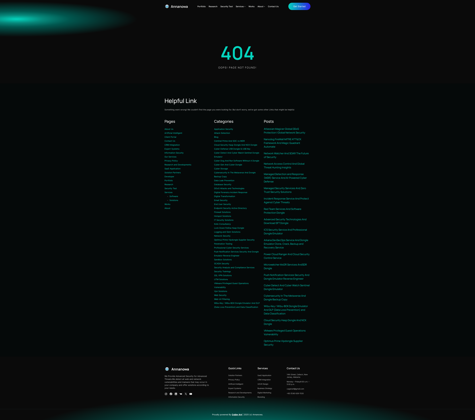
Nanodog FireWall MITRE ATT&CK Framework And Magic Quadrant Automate (282, 143)
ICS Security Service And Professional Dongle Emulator (285, 231)
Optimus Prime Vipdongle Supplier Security (234, 240)
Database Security (222, 184)
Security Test (171, 188)
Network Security (222, 236)
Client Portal (170, 137)
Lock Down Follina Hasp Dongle (229, 228)
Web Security (220, 295)
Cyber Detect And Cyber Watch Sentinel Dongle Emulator (287, 287)
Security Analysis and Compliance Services (234, 267)
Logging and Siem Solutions (227, 232)
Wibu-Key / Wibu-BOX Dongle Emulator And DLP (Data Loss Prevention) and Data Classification (286, 309)
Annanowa (179, 6)
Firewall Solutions (222, 212)
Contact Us (170, 141)
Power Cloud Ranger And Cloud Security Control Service (287, 256)
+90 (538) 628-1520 (295, 393)
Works (167, 204)
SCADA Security (221, 263)
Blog (216, 137)
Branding (261, 397)
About (167, 208)
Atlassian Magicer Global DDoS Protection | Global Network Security (284, 130)
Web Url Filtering (222, 299)
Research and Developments (178, 164)
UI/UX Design (263, 384)
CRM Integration (172, 145)
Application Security (223, 129)
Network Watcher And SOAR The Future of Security (286, 155)
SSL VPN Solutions (223, 275)
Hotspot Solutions (222, 216)
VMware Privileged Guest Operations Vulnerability (285, 332)
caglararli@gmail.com (295, 389)
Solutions (173, 200)
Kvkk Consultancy (222, 224)
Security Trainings (222, 271)
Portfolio (169, 180)
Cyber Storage (221, 168)
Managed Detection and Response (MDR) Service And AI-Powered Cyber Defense (285, 177)
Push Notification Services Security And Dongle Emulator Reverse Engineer (286, 276)
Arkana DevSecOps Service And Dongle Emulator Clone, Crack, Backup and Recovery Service (286, 243)
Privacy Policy (171, 160)
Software (173, 196)
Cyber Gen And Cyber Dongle (228, 164)
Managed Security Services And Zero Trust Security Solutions (285, 190)
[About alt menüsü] (264, 6)
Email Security (220, 200)
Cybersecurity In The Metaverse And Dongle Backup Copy (285, 297)
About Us (169, 129)
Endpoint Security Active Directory (230, 208)
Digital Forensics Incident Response (230, 192)
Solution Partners (173, 172)
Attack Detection (222, 133)
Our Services (170, 156)
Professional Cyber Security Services (231, 247)
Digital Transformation (224, 196)
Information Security (174, 153)
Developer (169, 176)
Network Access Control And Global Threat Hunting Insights (284, 165)
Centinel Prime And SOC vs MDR (229, 141)
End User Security (222, 204)
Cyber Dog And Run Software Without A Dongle (236, 160)
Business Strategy (265, 388)
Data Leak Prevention (224, 180)
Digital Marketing (264, 393)
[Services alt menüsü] (245, 6)
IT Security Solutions (223, 220)
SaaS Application (172, 168)
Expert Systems (172, 149)
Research (169, 184)
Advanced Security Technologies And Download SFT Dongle (285, 221)
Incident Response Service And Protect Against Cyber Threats (286, 200)
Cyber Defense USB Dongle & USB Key (232, 149)
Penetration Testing (223, 244)
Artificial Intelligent (173, 133)
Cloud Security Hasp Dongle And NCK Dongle (235, 145)
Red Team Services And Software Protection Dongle (282, 210)
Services (168, 192)
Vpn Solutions (220, 291)
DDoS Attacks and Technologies (229, 188)
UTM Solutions (221, 279)
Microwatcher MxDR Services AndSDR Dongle (285, 266)
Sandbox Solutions (223, 259)
